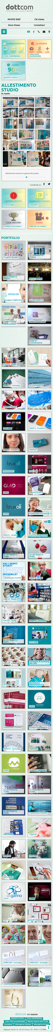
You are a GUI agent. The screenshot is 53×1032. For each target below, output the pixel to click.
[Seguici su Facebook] (33, 31)
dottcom (20, 1014)
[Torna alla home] (26, 13)
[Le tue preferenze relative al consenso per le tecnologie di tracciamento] (48, 1027)
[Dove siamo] (49, 31)
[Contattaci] (44, 31)
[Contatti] (38, 31)
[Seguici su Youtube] (28, 31)
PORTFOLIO (10, 238)
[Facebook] (44, 184)
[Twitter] (49, 184)
